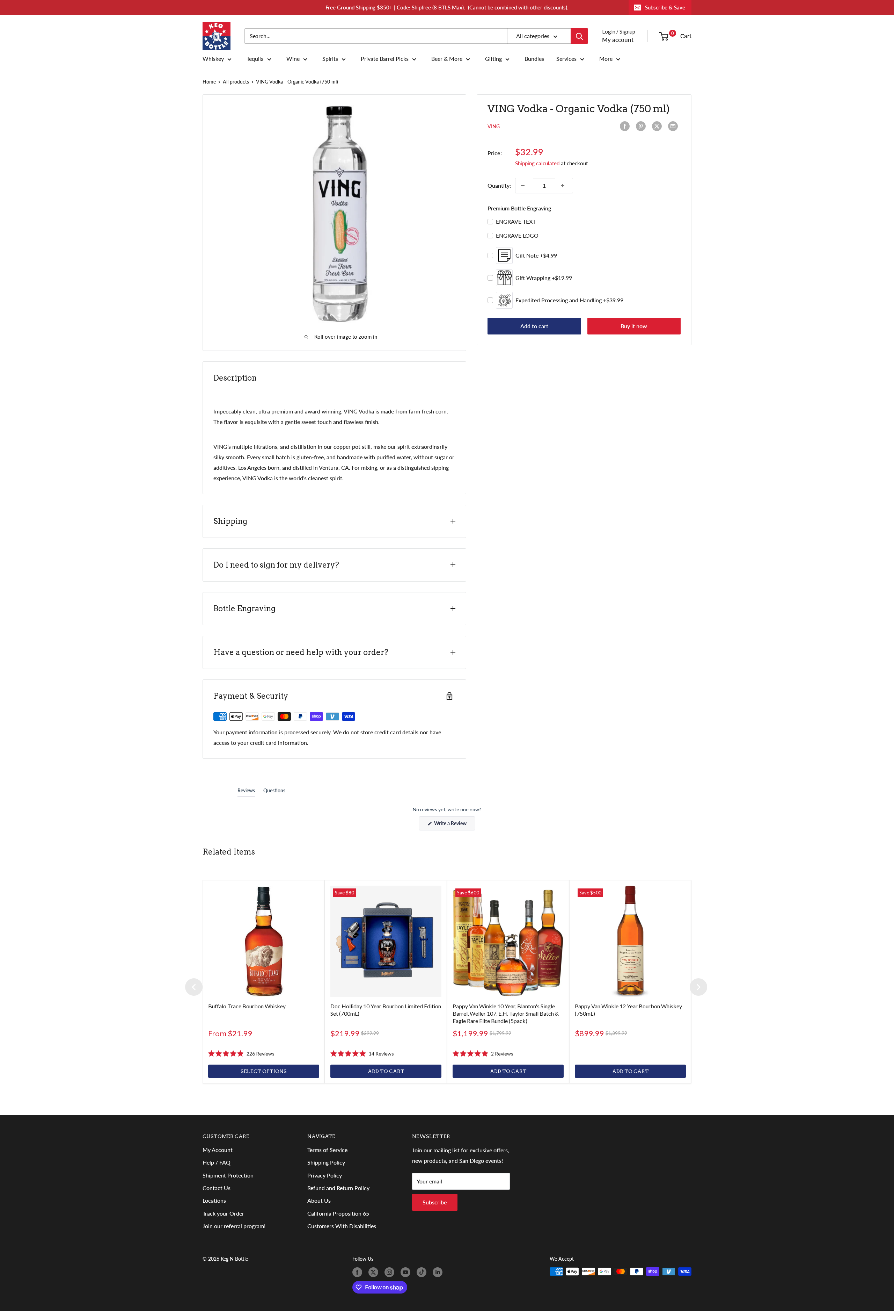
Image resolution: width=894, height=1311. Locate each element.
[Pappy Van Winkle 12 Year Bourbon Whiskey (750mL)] (630, 941)
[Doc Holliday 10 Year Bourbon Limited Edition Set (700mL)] (385, 941)
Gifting (493, 59)
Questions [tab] (274, 792)
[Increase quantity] (564, 185)
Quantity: (499, 185)
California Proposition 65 (338, 1213)
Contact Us (216, 1187)
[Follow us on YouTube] (407, 1272)
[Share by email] (674, 126)
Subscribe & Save (665, 7)
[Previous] (194, 987)
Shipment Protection (228, 1175)
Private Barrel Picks (385, 59)
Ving (494, 126)
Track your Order (223, 1213)
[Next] (698, 987)
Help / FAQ (216, 1162)
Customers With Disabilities (341, 1226)
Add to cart (534, 326)
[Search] (579, 36)
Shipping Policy (326, 1162)
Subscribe (435, 1202)
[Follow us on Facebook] (358, 1272)
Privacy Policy (324, 1175)
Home (209, 82)
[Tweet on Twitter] (658, 126)
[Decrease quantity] (524, 185)
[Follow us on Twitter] (374, 1272)
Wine (293, 59)
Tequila (255, 59)
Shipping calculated (537, 163)
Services (566, 59)
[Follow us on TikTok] (423, 1272)
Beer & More (446, 59)
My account (617, 39)
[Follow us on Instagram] (390, 1272)
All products (236, 82)
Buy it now (634, 326)
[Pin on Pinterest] (642, 126)
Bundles (534, 59)
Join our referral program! (234, 1226)
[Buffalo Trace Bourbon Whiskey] (263, 941)
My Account (218, 1149)
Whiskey (213, 59)
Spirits (330, 59)
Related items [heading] (229, 851)
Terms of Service (327, 1149)
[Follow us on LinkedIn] (439, 1272)
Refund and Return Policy (338, 1187)
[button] (241, 1054)
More (606, 59)
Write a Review (454, 825)
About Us (319, 1200)
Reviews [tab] (246, 792)
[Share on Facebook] (626, 126)
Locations (214, 1200)
